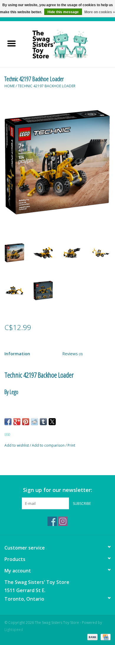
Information (17, 353)
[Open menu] (11, 43)
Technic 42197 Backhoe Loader (46, 85)
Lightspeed (13, 629)
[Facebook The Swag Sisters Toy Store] (52, 521)
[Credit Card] (104, 636)
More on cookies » (99, 12)
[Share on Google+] (16, 421)
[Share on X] (52, 421)
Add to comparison (48, 445)
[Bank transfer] (91, 636)
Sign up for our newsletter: (57, 490)
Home (9, 85)
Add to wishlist (17, 445)
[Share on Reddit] (34, 421)
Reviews (72, 353)
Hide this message (63, 12)
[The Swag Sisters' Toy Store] (69, 44)
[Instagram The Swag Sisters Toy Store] (63, 521)
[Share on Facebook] (8, 421)
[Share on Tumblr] (43, 421)
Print (71, 445)
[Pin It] (25, 421)
